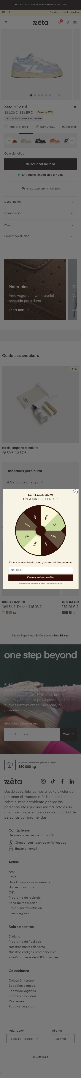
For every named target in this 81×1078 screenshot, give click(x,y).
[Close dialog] (75, 492)
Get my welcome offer (40, 577)
